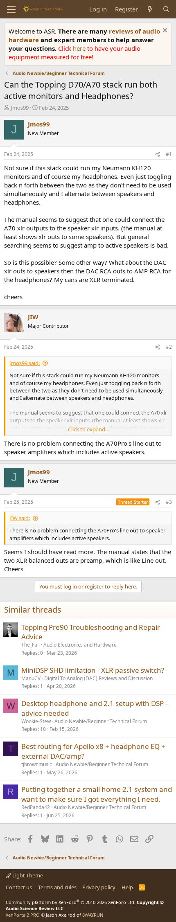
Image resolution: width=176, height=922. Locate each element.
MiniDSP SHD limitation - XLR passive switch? (92, 670)
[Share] (157, 154)
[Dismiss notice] (163, 31)
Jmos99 (20, 107)
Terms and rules (57, 887)
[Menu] (11, 9)
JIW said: (19, 518)
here (80, 48)
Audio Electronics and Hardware (80, 644)
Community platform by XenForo (70, 902)
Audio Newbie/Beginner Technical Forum (100, 721)
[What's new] (150, 9)
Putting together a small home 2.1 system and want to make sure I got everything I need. (96, 794)
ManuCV (31, 678)
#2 (169, 346)
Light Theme (27, 875)
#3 (169, 501)
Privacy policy (98, 887)
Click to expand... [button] (88, 429)
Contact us (19, 887)
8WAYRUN (92, 915)
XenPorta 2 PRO (23, 915)
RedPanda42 (35, 807)
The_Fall (30, 644)
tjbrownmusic (36, 764)
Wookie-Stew (36, 721)
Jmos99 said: (24, 363)
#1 (169, 154)
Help (127, 887)
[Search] (166, 9)
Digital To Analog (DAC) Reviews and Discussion (98, 678)
